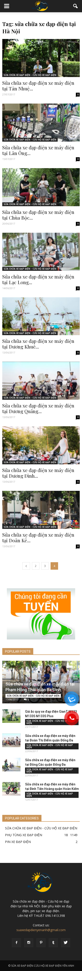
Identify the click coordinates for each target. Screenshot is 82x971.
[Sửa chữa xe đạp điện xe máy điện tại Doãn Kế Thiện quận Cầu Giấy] (41, 510)
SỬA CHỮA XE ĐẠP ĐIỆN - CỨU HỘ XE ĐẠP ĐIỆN (30, 75)
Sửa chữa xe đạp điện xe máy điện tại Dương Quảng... (38, 408)
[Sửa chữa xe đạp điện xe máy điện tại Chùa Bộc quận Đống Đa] (41, 187)
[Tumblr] (53, 942)
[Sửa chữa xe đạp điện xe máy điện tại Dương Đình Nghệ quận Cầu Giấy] (41, 445)
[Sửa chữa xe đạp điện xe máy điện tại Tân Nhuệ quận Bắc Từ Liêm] (41, 58)
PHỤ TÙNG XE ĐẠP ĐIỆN (23, 835)
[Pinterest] (41, 942)
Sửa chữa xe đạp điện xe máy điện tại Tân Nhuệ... (38, 86)
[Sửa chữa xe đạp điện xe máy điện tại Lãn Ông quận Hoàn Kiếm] (41, 123)
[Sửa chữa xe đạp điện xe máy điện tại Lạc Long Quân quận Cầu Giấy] (41, 252)
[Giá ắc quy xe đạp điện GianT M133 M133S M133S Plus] (11, 716)
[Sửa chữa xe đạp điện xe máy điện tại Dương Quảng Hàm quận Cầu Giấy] (41, 381)
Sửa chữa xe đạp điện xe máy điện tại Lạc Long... (38, 279)
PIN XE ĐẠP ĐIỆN (18, 842)
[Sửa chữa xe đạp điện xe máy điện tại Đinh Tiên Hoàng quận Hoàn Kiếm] (11, 789)
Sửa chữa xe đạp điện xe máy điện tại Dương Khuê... (38, 344)
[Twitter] (65, 942)
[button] (75, 6)
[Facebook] (16, 942)
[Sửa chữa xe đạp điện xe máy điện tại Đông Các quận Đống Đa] (11, 764)
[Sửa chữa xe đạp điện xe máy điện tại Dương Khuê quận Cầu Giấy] (41, 316)
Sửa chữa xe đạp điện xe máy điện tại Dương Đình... (38, 473)
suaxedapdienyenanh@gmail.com (41, 930)
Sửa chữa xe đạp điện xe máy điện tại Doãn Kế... (38, 537)
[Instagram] (28, 942)
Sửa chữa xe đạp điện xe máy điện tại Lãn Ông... (38, 150)
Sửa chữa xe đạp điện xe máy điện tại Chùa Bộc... (38, 215)
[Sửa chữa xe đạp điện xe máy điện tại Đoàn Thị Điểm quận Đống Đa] (11, 740)
